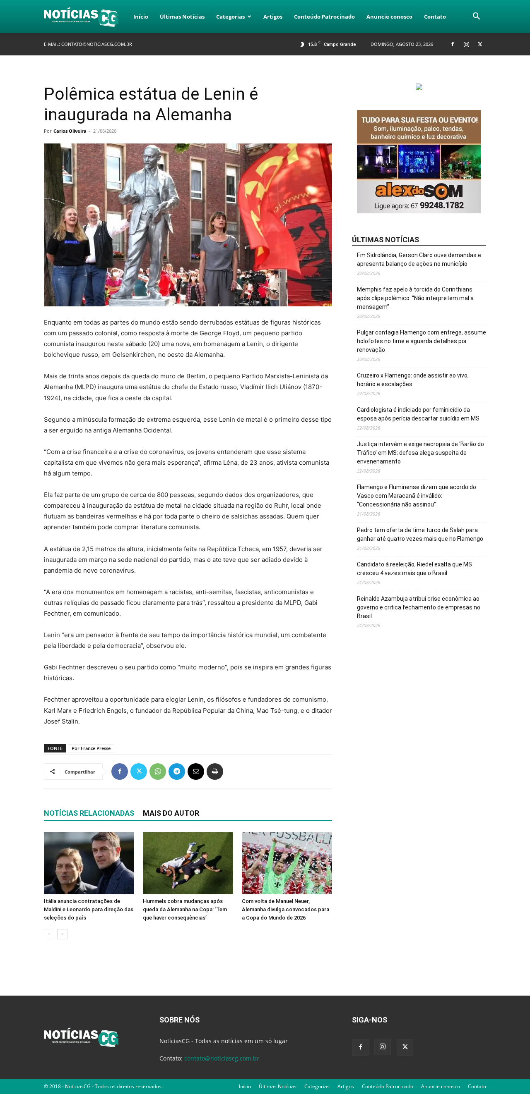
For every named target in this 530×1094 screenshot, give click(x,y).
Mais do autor (171, 813)
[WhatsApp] (157, 771)
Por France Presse (91, 748)
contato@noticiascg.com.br (96, 44)
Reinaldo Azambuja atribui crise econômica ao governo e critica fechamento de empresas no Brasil (418, 607)
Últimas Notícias (182, 16)
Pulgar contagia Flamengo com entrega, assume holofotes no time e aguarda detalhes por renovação (421, 341)
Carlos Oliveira (70, 131)
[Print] (215, 771)
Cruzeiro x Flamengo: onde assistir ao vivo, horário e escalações (413, 379)
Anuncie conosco (389, 16)
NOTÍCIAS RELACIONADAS (89, 813)
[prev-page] (49, 934)
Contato (435, 16)
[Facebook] (452, 44)
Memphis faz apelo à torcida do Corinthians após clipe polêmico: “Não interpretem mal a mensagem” (415, 298)
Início (140, 16)
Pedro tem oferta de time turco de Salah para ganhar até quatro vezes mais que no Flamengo (420, 534)
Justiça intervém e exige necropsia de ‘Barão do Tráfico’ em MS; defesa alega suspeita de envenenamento (420, 453)
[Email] (196, 771)
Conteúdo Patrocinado (324, 16)
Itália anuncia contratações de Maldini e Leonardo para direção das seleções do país (88, 909)
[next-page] (62, 934)
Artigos (272, 16)
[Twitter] (480, 44)
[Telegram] (177, 771)
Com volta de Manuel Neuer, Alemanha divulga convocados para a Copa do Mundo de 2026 (285, 909)
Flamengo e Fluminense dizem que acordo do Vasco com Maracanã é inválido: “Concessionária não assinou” (416, 496)
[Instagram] (466, 44)
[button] (476, 17)
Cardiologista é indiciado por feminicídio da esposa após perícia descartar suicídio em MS (418, 414)
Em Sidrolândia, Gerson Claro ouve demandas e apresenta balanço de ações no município (419, 259)
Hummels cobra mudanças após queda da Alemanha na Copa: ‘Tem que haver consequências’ (185, 909)
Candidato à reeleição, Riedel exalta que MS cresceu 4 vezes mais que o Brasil (414, 568)
